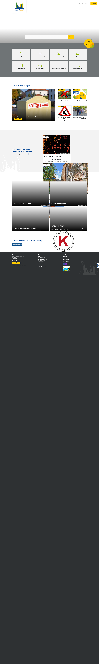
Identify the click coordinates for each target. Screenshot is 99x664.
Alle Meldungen (16, 123)
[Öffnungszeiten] (98, 267)
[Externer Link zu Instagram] (66, 264)
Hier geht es (88, 43)
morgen (19, 154)
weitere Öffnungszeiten (42, 266)
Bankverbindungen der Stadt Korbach (20, 265)
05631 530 (15, 260)
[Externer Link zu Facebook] (64, 264)
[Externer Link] (98, 264)
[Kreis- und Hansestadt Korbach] (24, 258)
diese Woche (25, 154)
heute (14, 154)
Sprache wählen (84, 3)
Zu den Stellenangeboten (17, 244)
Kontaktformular (16, 262)
